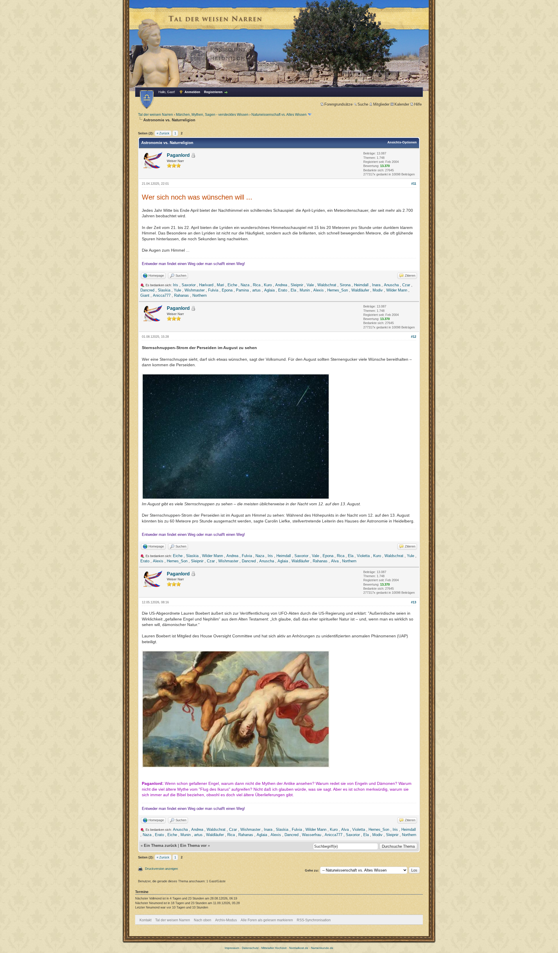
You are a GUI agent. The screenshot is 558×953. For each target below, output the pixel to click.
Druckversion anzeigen (161, 868)
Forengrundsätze (338, 104)
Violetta (363, 556)
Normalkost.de (298, 948)
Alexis (318, 290)
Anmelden (192, 92)
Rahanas (181, 295)
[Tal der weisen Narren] (147, 99)
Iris (175, 285)
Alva (335, 561)
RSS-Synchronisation (314, 920)
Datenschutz (250, 948)
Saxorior (189, 285)
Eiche (232, 285)
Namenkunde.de (322, 948)
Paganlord (178, 155)
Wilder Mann (396, 290)
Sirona (345, 285)
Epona (227, 290)
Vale (310, 285)
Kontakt (145, 920)
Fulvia (213, 290)
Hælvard (206, 285)
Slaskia (164, 290)
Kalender (401, 104)
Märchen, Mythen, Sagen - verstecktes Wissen (212, 115)
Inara (376, 285)
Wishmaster (195, 290)
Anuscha (391, 285)
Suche (362, 104)
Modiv (378, 290)
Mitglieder (381, 104)
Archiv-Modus (226, 920)
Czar (406, 285)
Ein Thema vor (193, 845)
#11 (413, 183)
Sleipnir (297, 285)
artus (256, 290)
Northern (199, 295)
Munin (305, 290)
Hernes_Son (337, 290)
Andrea (281, 285)
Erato (282, 290)
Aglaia (269, 290)
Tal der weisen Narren (155, 115)
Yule (177, 290)
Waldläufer (360, 290)
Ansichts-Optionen (402, 142)
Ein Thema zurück (160, 845)
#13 (413, 602)
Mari (220, 285)
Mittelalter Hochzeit (274, 948)
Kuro (268, 285)
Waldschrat (326, 285)
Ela (293, 290)
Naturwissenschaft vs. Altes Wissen (279, 115)
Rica (256, 285)
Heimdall (361, 285)
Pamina (242, 290)
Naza (245, 285)
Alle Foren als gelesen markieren (267, 920)
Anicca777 (162, 295)
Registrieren (213, 92)
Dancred (147, 290)
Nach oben (202, 920)
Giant (144, 295)
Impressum (232, 948)
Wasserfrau (311, 835)
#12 (413, 336)
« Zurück (163, 133)
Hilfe (418, 104)
